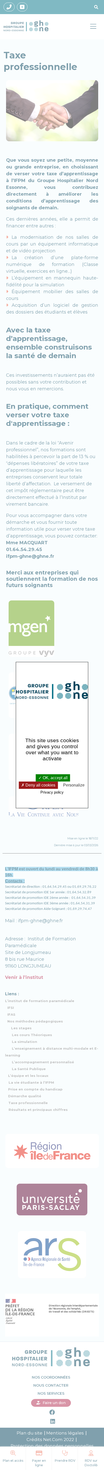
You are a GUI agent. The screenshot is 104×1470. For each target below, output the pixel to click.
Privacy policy (52, 792)
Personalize (74, 785)
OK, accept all (55, 778)
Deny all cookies (39, 785)
